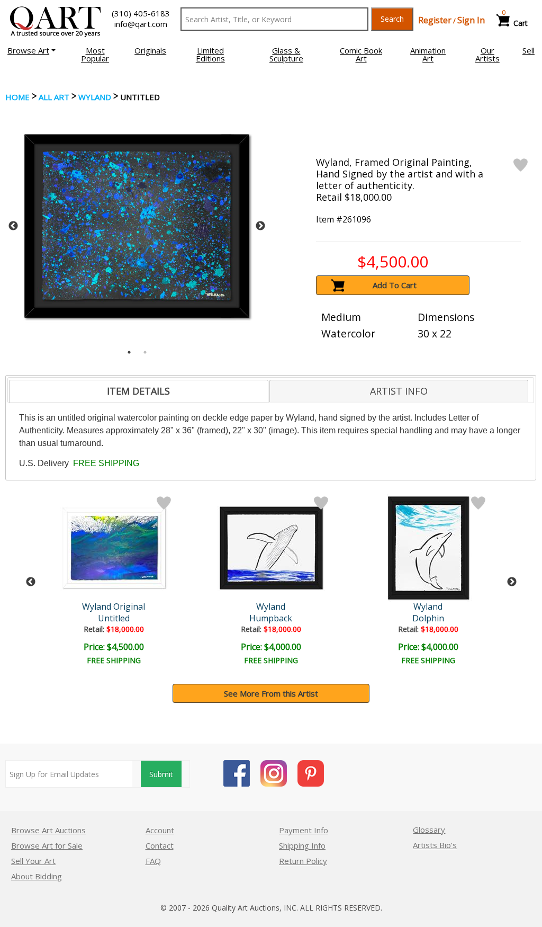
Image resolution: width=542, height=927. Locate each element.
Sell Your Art (33, 860)
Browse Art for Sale (47, 845)
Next (260, 226)
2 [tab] (145, 352)
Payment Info (303, 830)
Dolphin (428, 618)
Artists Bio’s (435, 845)
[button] (31, 50)
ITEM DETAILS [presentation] (138, 391)
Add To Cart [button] (395, 285)
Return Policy (303, 860)
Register (434, 20)
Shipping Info (302, 845)
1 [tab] (129, 352)
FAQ (153, 860)
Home (17, 97)
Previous (13, 226)
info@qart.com (140, 24)
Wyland (94, 97)
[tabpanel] (137, 226)
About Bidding (36, 876)
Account (160, 830)
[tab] (138, 391)
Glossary (429, 829)
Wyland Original (113, 606)
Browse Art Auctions (48, 830)
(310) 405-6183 (141, 13)
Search (392, 19)
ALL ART (54, 97)
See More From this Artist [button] (271, 693)
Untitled (114, 618)
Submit (161, 774)
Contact (160, 845)
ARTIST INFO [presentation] (399, 391)
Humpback (270, 618)
